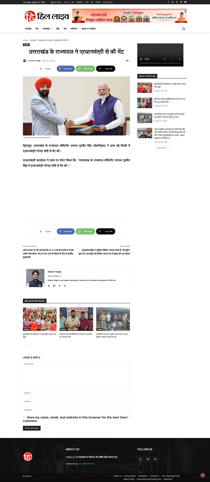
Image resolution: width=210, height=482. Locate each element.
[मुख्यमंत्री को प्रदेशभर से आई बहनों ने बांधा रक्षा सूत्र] (40, 319)
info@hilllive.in (87, 463)
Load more (161, 147)
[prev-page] (25, 344)
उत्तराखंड (33, 40)
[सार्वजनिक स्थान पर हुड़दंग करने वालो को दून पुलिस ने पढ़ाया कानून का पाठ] (113, 319)
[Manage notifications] (202, 475)
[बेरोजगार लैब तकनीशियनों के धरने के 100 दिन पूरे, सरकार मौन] (76, 319)
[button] (183, 28)
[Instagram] (172, 2)
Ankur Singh (35, 60)
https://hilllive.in (54, 276)
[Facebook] (168, 2)
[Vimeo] (181, 2)
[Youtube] (185, 2)
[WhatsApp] (65, 285)
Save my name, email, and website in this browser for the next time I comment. (75, 419)
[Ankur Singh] (25, 60)
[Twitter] (177, 2)
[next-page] (30, 344)
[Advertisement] (76, 194)
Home (25, 40)
